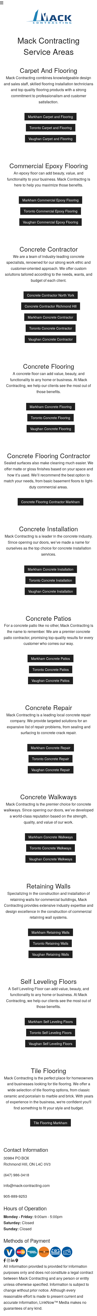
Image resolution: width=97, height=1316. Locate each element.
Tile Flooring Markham (50, 1122)
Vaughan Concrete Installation (50, 591)
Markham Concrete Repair (50, 747)
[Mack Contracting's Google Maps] (16, 1260)
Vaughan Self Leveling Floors (50, 1043)
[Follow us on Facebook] (5, 1260)
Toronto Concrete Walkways (50, 848)
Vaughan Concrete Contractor (50, 339)
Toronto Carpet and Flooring (50, 127)
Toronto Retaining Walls (50, 943)
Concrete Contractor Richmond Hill (51, 306)
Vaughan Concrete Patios (50, 680)
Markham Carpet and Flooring (50, 116)
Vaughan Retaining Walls (50, 954)
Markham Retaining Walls (50, 932)
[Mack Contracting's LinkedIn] (12, 1260)
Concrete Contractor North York (50, 295)
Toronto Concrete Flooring (50, 417)
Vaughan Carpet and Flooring (50, 138)
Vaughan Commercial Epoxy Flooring (50, 222)
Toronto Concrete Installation (50, 580)
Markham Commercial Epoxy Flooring (50, 200)
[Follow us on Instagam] (8, 1260)
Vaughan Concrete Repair (50, 769)
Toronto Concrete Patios (50, 669)
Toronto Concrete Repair (50, 758)
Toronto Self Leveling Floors (51, 1032)
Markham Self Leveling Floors (50, 1021)
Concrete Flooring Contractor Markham (50, 501)
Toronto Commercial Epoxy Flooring (50, 211)
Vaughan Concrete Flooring (50, 428)
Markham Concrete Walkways (50, 837)
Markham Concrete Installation (50, 569)
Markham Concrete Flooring (51, 406)
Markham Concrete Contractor (50, 317)
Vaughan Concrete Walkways (50, 859)
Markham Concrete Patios (50, 658)
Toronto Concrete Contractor (50, 328)
